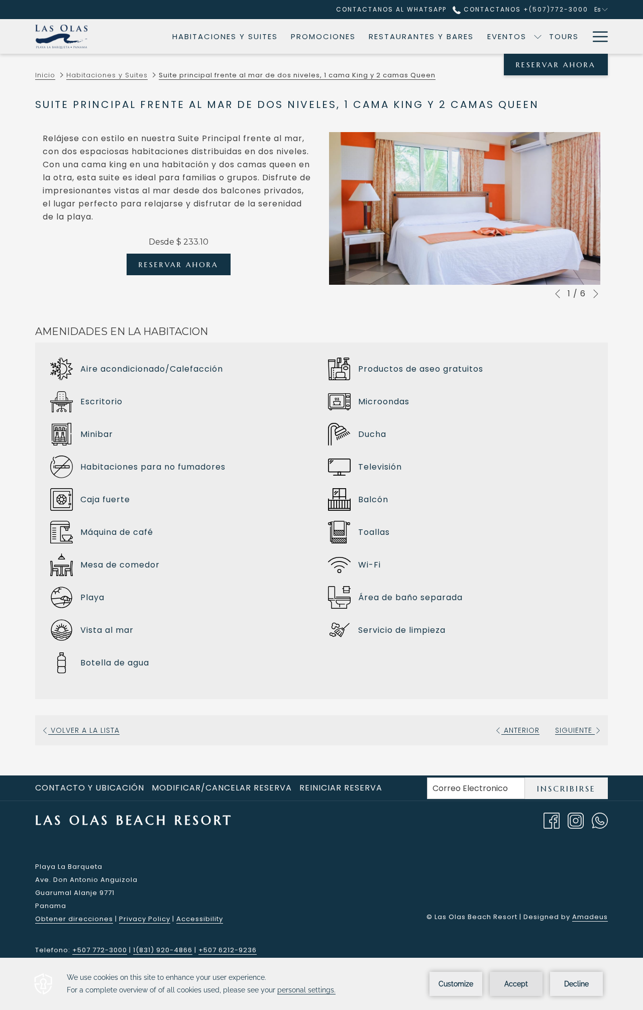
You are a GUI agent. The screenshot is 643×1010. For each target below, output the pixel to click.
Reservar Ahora (556, 64)
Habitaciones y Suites (107, 75)
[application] (321, 984)
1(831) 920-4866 (162, 950)
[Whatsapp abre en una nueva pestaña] (600, 820)
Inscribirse (566, 788)
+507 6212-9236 (227, 950)
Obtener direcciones (74, 919)
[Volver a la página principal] (61, 36)
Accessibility (199, 919)
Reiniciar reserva (340, 788)
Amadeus (590, 917)
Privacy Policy (144, 919)
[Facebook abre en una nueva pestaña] (552, 820)
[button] (464, 208)
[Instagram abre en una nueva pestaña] (576, 820)
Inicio (45, 75)
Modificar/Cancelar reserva (222, 788)
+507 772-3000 (99, 950)
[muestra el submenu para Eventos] (538, 36)
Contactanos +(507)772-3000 (524, 9)
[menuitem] (225, 36)
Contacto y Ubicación (89, 788)
